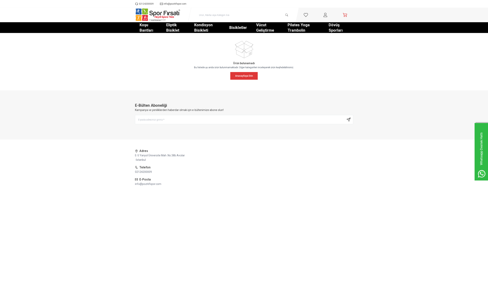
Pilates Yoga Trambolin (299, 28)
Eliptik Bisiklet (172, 28)
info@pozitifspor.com (148, 183)
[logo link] (158, 15)
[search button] (286, 15)
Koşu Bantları (146, 28)
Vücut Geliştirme (265, 28)
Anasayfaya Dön (244, 76)
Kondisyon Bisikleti (203, 28)
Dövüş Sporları (336, 28)
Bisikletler (238, 27)
